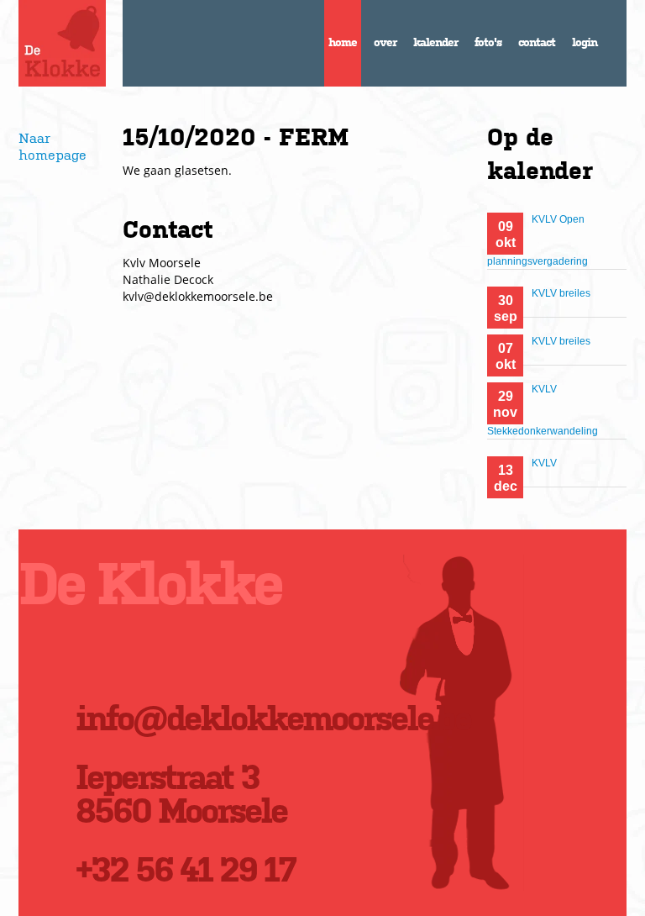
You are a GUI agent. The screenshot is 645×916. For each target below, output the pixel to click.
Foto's (488, 42)
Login (584, 42)
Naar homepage (52, 145)
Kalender (435, 42)
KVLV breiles (561, 293)
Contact (536, 42)
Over (385, 42)
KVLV (544, 463)
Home (342, 42)
